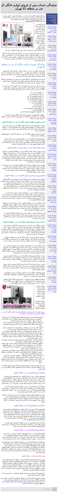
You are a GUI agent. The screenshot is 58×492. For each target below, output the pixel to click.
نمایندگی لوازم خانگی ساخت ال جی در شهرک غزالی (52, 147)
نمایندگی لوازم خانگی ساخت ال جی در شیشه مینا (52, 238)
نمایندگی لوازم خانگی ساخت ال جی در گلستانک (52, 121)
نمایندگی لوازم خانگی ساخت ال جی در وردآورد (52, 279)
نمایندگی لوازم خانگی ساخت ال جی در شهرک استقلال (51, 208)
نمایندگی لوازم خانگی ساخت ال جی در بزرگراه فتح (52, 111)
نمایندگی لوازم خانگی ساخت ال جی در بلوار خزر (52, 156)
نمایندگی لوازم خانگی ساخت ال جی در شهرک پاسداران (52, 189)
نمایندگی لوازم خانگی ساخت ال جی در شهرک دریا (52, 94)
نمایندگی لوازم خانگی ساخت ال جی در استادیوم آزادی (52, 48)
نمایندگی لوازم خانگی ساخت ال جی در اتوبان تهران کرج (52, 249)
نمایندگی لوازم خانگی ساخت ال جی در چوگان (52, 85)
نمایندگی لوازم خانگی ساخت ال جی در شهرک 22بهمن (51, 29)
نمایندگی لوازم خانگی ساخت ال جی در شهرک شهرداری (52, 228)
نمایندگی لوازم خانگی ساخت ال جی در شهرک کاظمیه (52, 218)
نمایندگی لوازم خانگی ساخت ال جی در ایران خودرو (51, 138)
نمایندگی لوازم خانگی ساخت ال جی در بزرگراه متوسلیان (52, 178)
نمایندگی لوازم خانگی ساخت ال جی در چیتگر (52, 76)
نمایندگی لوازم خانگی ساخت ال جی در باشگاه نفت (52, 66)
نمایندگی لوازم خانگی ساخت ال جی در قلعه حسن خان (52, 199)
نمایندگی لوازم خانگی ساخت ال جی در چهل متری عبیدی (52, 38)
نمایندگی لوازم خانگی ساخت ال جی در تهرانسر (52, 259)
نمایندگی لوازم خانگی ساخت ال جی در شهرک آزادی (52, 57)
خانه (54, 489)
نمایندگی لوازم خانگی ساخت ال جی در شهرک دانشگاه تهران (51, 269)
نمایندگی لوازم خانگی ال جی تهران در (52, 19)
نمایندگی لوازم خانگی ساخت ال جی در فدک (52, 103)
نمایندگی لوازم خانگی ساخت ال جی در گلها (52, 129)
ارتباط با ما (47, 489)
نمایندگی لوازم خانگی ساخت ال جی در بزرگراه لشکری (52, 167)
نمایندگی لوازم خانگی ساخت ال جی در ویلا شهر (52, 288)
